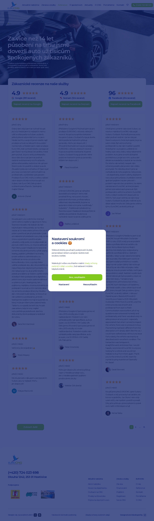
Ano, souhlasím (77, 277)
